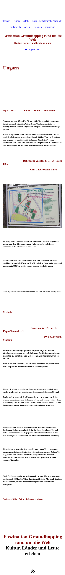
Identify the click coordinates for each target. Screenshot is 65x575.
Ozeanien (37, 27)
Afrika (26, 21)
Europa (16, 21)
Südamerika (15, 27)
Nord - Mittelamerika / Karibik (47, 21)
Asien (27, 27)
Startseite (6, 21)
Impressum (50, 27)
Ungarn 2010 (33, 49)
